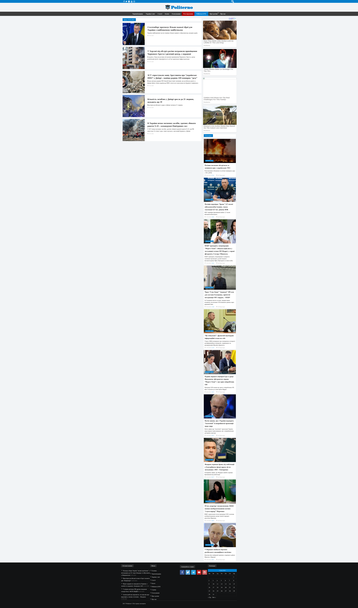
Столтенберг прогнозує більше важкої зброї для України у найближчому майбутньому (169, 28)
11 (217, 584)
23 (209, 591)
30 (209, 594)
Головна (154, 571)
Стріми (154, 590)
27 (226, 591)
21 (230, 587)
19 (221, 587)
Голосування (176, 14)
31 (213, 594)
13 (226, 584)
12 (221, 584)
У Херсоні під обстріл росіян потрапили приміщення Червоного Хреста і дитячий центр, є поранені (172, 52)
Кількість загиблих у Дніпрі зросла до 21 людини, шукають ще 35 (170, 100)
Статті (160, 14)
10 (213, 584)
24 (213, 591)
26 (221, 591)
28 (230, 591)
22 (234, 587)
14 (230, 584)
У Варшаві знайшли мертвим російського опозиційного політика (218, 550)
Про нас (223, 14)
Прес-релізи (214, 14)
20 (226, 587)
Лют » (214, 597)
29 (234, 591)
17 (213, 587)
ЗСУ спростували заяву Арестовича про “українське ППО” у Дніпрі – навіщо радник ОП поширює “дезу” (172, 76)
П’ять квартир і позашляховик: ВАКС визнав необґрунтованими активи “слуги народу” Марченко (219, 508)
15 (234, 584)
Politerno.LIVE (201, 14)
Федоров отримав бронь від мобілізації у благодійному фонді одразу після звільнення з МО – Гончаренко (219, 467)
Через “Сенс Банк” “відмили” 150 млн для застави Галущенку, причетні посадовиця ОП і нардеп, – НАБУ (219, 295)
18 (217, 587)
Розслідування (188, 14)
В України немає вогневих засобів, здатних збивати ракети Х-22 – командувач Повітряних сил (171, 124)
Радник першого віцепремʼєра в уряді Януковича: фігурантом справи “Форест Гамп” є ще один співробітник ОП (219, 380)
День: (129, 20)
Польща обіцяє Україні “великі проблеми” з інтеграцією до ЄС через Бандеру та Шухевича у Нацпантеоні (135, 573)
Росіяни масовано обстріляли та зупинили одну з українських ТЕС (217, 166)
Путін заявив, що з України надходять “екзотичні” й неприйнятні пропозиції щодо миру (219, 423)
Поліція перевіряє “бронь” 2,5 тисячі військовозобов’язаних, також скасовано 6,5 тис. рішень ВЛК (219, 207)
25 (217, 591)
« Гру (209, 597)
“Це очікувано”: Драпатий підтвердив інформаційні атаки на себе (219, 336)
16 (209, 587)
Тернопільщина (137, 14)
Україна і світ (150, 14)
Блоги (167, 14)
